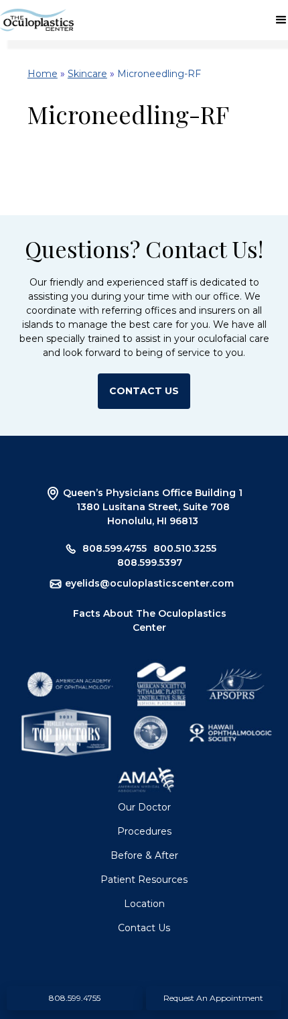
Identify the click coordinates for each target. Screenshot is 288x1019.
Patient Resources (144, 880)
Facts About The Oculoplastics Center (149, 620)
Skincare (87, 74)
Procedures (144, 831)
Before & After (144, 855)
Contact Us (144, 928)
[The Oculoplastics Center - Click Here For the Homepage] (37, 20)
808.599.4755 (114, 548)
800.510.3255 (184, 548)
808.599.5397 (149, 562)
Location (144, 904)
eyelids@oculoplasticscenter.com (149, 583)
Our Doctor (144, 807)
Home (42, 74)
